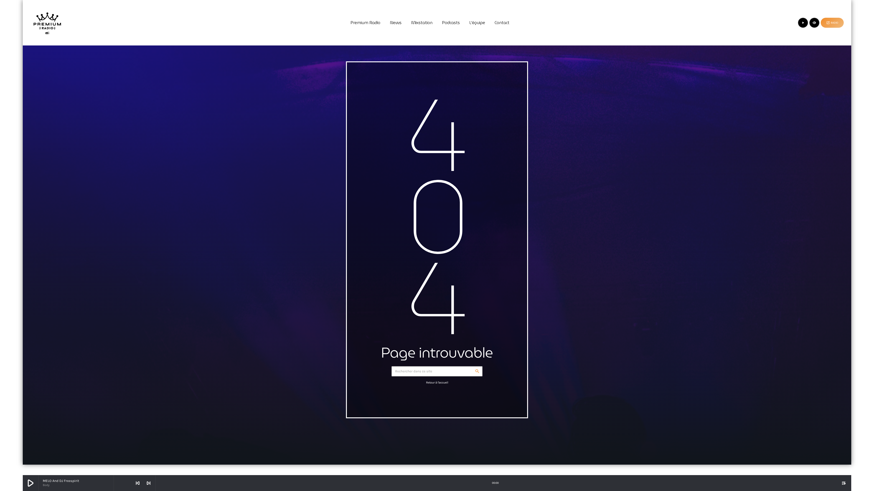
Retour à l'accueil (437, 382)
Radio (832, 23)
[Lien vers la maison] (47, 23)
